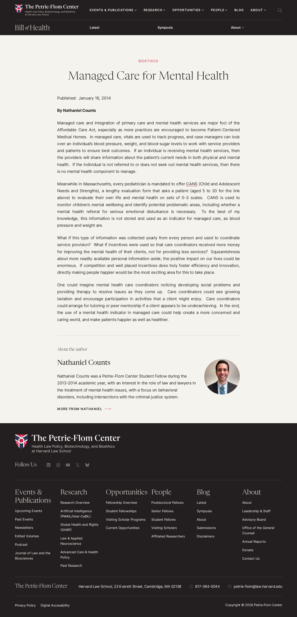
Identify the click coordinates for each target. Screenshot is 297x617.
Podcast (21, 544)
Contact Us (251, 558)
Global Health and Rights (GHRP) (79, 527)
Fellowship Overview (121, 503)
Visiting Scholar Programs (125, 519)
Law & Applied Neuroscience (71, 541)
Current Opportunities (122, 528)
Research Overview (75, 503)
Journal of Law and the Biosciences (32, 555)
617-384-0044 (207, 586)
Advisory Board (254, 519)
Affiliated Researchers (168, 536)
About (236, 27)
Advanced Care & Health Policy (79, 554)
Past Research (71, 565)
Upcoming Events (28, 511)
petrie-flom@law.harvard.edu (258, 586)
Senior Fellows (162, 511)
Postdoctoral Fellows (167, 503)
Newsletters (24, 528)
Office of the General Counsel (258, 530)
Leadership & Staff (256, 511)
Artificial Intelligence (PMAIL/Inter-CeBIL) (76, 513)
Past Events (24, 519)
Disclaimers (205, 536)
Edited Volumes (27, 536)
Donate (247, 550)
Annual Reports (254, 541)
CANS (191, 183)
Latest (94, 27)
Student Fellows (163, 519)
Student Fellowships (121, 511)
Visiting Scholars (164, 528)
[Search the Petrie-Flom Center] (279, 10)
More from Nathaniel (79, 409)
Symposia (165, 27)
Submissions (206, 528)
